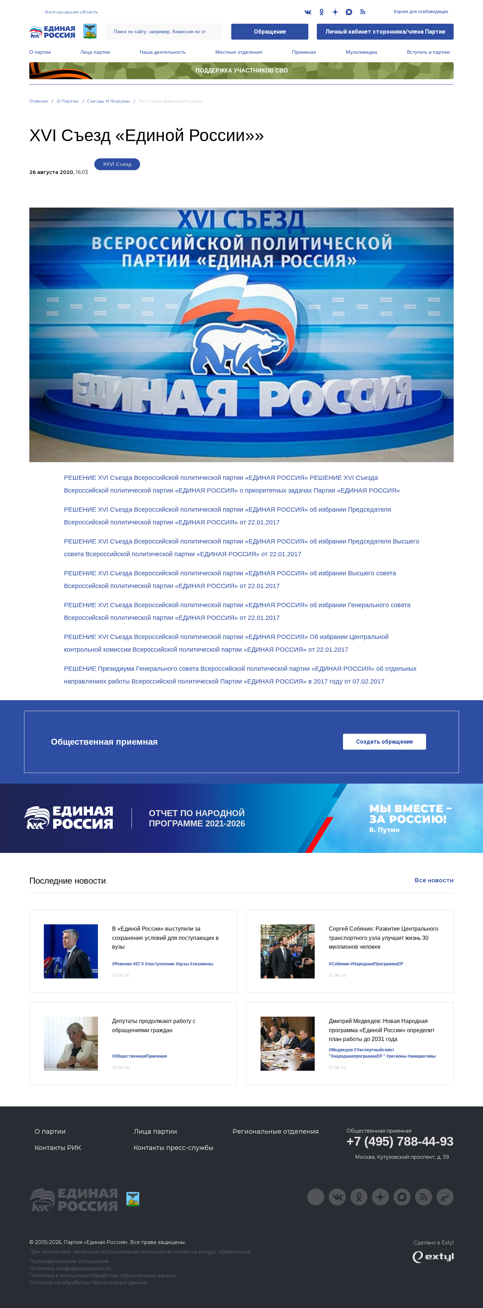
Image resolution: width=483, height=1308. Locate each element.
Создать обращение (384, 741)
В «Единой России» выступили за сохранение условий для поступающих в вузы (165, 938)
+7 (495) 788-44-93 (400, 1141)
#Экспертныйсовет (374, 1049)
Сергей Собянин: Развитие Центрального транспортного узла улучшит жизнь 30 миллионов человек (383, 938)
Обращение (270, 31)
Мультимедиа (361, 52)
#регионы (396, 1056)
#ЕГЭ (138, 963)
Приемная (304, 52)
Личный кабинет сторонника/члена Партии (385, 31)
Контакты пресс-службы (174, 1148)
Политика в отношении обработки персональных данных (102, 1276)
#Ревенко (122, 963)
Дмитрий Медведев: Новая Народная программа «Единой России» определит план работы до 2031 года (382, 1030)
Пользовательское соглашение (69, 1261)
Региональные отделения (276, 1131)
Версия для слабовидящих (420, 11)
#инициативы (422, 1056)
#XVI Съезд (117, 164)
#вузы (182, 963)
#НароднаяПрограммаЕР (376, 963)
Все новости (434, 880)
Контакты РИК (58, 1148)
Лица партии (95, 52)
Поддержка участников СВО (242, 71)
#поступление (160, 963)
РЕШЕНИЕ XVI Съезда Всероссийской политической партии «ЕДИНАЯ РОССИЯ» (186, 477)
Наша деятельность (163, 52)
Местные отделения (238, 52)
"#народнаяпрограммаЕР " (357, 1056)
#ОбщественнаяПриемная (139, 1056)
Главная (38, 101)
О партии (40, 52)
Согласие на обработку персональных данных (88, 1283)
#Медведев (341, 1049)
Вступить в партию (428, 52)
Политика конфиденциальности (70, 1269)
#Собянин (339, 963)
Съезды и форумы (108, 101)
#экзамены (201, 963)
